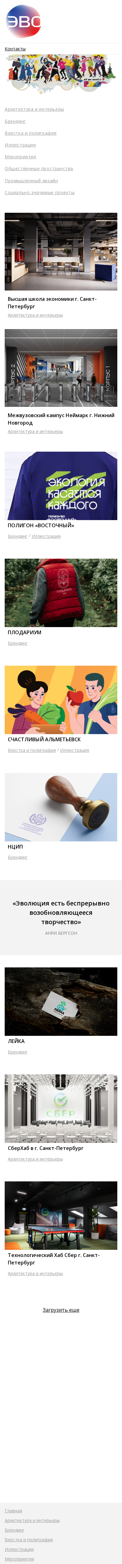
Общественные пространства (39, 168)
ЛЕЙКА (16, 1041)
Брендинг (15, 121)
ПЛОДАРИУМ (24, 632)
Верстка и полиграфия (31, 133)
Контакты (15, 49)
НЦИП (15, 846)
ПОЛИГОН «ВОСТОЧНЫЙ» (41, 525)
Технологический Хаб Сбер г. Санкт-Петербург (54, 1259)
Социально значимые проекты (40, 192)
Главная (13, 1511)
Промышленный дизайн (31, 181)
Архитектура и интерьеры (34, 109)
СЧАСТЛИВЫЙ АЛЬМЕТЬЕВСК (44, 739)
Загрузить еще (61, 1309)
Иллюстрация (20, 145)
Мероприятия (20, 157)
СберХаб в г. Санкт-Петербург (46, 1148)
